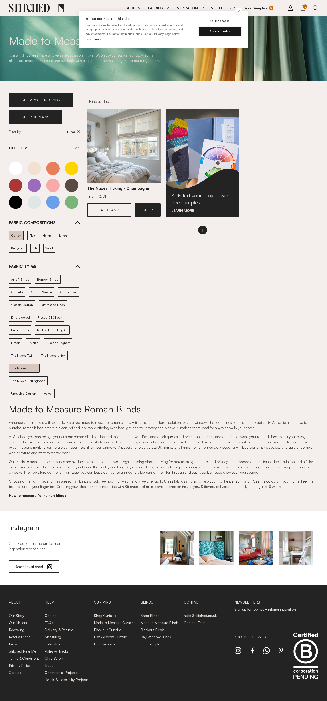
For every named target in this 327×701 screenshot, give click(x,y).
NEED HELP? (221, 8)
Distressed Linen (53, 305)
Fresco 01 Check (50, 317)
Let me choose (220, 21)
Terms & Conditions (24, 658)
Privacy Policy (20, 665)
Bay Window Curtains (111, 637)
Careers (15, 672)
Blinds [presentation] (147, 602)
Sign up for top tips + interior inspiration (265, 609)
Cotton (16, 235)
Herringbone (20, 330)
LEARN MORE (182, 210)
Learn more (93, 39)
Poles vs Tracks (56, 651)
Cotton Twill (68, 292)
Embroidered (20, 317)
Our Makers (18, 622)
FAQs (49, 622)
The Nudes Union (53, 355)
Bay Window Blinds (156, 637)
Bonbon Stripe (47, 279)
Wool (49, 248)
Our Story (16, 615)
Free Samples (104, 644)
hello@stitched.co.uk (200, 615)
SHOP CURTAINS (35, 117)
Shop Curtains (105, 615)
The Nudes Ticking (24, 368)
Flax (32, 235)
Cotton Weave (41, 292)
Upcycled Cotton (23, 393)
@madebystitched (29, 566)
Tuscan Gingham (58, 343)
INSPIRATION (187, 8)
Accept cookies (220, 31)
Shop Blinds (150, 615)
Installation (53, 644)
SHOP (130, 8)
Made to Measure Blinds (159, 622)
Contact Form (195, 622)
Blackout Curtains (107, 630)
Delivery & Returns (59, 630)
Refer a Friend (20, 637)
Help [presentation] (49, 602)
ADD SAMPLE (112, 210)
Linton (15, 343)
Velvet (48, 393)
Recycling (16, 630)
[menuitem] (133, 8)
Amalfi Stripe (20, 279)
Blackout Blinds (153, 630)
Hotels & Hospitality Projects (67, 679)
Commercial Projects (61, 672)
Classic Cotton (22, 305)
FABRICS (155, 8)
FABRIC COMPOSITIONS (32, 222)
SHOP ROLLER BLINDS (41, 100)
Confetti (17, 292)
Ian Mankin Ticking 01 (52, 330)
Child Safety (54, 658)
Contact (51, 615)
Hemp (47, 235)
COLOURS (19, 147)
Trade (49, 665)
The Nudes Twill (22, 355)
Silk (34, 248)
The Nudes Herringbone (28, 381)
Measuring (53, 637)
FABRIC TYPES (22, 266)
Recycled (17, 248)
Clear (71, 132)
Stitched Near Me (22, 651)
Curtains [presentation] (102, 602)
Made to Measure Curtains (114, 622)
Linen (63, 235)
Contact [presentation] (192, 602)
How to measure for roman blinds (37, 495)
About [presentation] (15, 602)
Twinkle (33, 343)
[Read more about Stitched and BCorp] (305, 661)
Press (13, 644)
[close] (238, 11)
